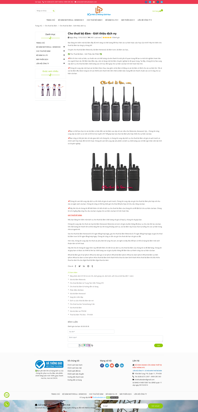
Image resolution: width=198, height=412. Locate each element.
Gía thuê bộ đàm (76, 308)
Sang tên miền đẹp (76, 297)
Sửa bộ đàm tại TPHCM (78, 311)
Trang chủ (38, 26)
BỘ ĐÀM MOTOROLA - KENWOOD (70, 20)
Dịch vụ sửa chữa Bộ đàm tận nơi (82, 301)
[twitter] (151, 2)
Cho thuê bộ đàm (51, 26)
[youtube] (155, 2)
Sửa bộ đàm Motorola (77, 279)
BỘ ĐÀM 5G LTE (111, 20)
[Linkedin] (84, 266)
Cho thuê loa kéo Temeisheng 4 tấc (82, 304)
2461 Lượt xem (95, 37)
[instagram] (158, 2)
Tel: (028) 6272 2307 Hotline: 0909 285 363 (58, 2)
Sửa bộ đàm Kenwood (77, 293)
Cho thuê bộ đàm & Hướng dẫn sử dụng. (84, 286)
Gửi (158, 345)
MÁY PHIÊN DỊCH (127, 20)
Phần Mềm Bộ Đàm (77, 290)
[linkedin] (162, 2)
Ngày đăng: (73, 37)
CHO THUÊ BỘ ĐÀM (94, 20)
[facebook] (147, 2)
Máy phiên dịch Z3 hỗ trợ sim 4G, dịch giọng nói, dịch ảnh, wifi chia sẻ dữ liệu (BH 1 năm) (101, 276)
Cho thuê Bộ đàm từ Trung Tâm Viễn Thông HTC (87, 283)
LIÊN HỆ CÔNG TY (144, 20)
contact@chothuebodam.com (87, 2)
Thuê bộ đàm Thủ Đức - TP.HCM (81, 315)
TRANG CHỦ (50, 20)
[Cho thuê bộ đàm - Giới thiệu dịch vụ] (99, 10)
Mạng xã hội (106, 360)
